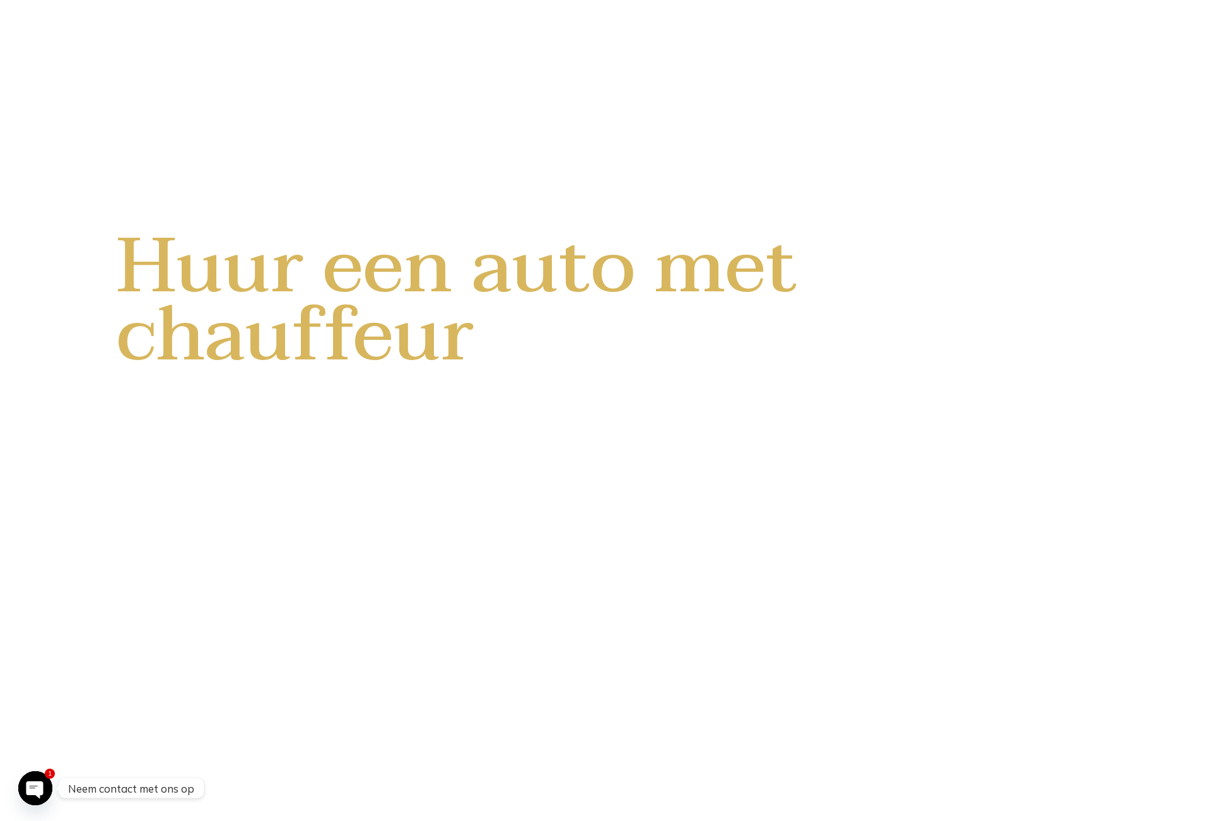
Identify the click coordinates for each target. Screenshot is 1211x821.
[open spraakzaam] (35, 788)
